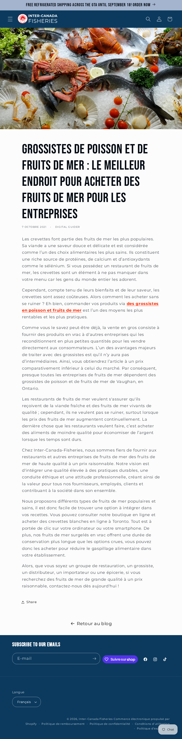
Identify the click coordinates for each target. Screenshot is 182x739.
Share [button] (31, 602)
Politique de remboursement (63, 723)
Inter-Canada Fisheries (96, 719)
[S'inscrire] (94, 658)
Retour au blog (94, 623)
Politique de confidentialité (110, 723)
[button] (10, 19)
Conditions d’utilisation (152, 723)
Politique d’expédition (153, 728)
